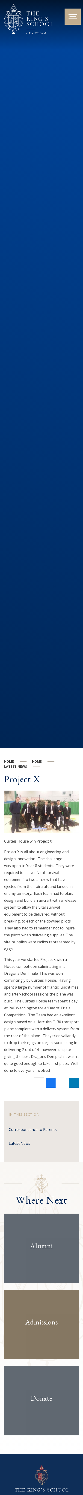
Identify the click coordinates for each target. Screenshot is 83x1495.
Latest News (15, 766)
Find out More (37, 1260)
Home (9, 761)
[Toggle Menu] (73, 17)
